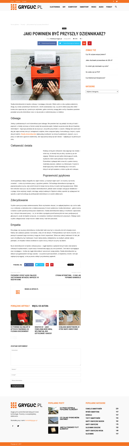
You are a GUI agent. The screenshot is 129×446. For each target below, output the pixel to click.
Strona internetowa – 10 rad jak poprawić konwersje (68, 276)
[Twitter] (116, 1)
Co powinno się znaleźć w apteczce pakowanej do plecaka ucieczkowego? (20, 329)
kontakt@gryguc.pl (31, 420)
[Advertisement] (64, 17)
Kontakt (24, 1)
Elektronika (55, 7)
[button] (115, 6)
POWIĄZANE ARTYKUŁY (20, 306)
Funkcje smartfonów (94, 409)
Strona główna (15, 24)
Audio (101, 7)
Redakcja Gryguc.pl (56, 38)
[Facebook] (113, 1)
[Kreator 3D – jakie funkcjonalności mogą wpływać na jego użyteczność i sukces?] (46, 317)
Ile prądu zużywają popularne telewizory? (69, 409)
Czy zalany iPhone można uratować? (69, 418)
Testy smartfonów (93, 418)
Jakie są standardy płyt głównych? (69, 428)
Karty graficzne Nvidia (94, 431)
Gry (64, 7)
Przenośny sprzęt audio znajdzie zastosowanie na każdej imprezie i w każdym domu (25, 277)
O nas (12, 1)
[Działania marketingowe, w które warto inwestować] (70, 317)
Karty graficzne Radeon (95, 421)
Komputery (72, 7)
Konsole (89, 415)
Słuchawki (90, 434)
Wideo (93, 7)
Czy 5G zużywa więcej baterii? (96, 54)
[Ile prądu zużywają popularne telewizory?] (53, 410)
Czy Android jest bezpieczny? (95, 78)
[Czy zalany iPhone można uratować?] (53, 420)
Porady (109, 7)
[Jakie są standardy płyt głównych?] (53, 430)
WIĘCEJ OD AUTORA (40, 306)
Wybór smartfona (92, 412)
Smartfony (84, 7)
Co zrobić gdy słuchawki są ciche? (97, 66)
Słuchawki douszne (93, 428)
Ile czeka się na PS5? (93, 72)
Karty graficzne (92, 424)
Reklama (18, 1)
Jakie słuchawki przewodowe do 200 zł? (99, 60)
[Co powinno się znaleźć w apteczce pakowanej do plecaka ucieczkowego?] (22, 317)
